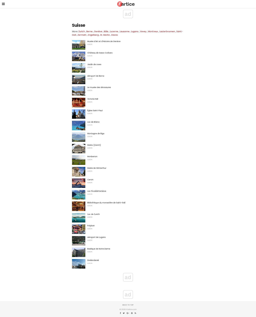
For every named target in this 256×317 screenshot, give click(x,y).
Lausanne (124, 31)
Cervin (90, 179)
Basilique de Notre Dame (98, 248)
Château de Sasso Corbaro (100, 52)
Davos (114, 34)
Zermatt (82, 34)
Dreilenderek (93, 260)
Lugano (134, 31)
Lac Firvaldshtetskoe (96, 191)
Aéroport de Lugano (96, 237)
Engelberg (93, 34)
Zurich (81, 31)
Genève (98, 31)
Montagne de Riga (95, 133)
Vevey (143, 31)
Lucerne (114, 31)
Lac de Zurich (93, 214)
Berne (89, 31)
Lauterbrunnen (167, 31)
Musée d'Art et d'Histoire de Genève (104, 41)
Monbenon (92, 156)
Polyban (91, 225)
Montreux (153, 31)
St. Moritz (105, 34)
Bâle (106, 31)
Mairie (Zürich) (94, 145)
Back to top (128, 305)
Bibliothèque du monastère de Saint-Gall (106, 202)
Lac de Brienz (93, 122)
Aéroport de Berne (95, 76)
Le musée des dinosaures (99, 87)
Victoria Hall (92, 99)
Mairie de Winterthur (96, 168)
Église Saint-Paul (95, 110)
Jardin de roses (94, 64)
